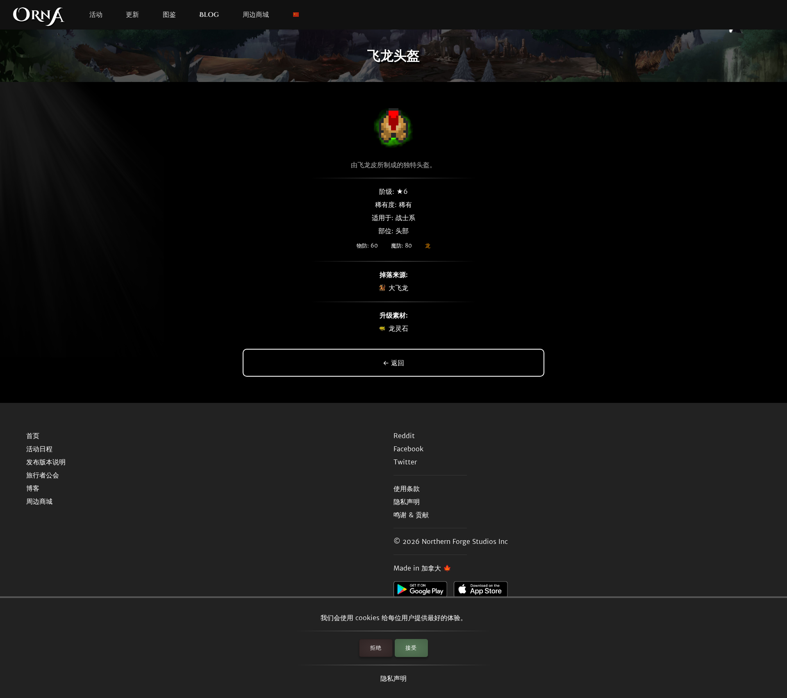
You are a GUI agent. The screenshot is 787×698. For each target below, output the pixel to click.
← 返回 (393, 363)
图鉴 (169, 14)
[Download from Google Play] (424, 591)
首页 (32, 436)
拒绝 (376, 647)
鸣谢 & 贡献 (411, 515)
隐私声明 (393, 678)
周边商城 (256, 14)
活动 (95, 14)
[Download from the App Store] (484, 591)
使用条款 (407, 488)
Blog (209, 14)
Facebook (408, 449)
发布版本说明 (46, 462)
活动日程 (39, 449)
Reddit (404, 436)
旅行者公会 (42, 475)
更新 (132, 14)
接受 (411, 647)
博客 (32, 488)
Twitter (405, 462)
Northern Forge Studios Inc (465, 541)
